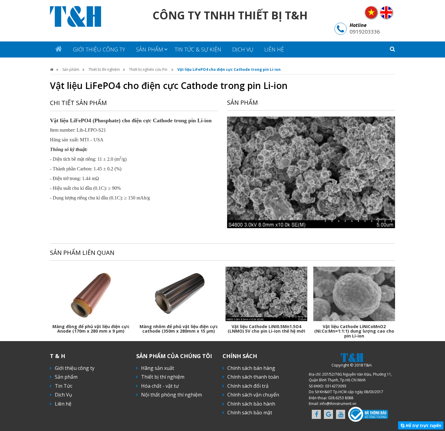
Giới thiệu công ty (99, 49)
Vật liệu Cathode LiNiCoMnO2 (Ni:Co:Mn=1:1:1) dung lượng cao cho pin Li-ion (354, 331)
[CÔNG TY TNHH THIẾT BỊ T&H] (75, 16)
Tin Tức (63, 386)
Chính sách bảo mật (249, 412)
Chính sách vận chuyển (253, 394)
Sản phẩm (149, 49)
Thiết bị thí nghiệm (104, 69)
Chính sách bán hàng (251, 368)
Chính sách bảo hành (251, 403)
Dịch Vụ (242, 49)
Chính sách (239, 356)
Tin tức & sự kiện (198, 49)
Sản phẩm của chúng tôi (174, 356)
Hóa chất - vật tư (160, 386)
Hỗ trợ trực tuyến (423, 425)
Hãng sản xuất (157, 368)
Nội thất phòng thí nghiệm (171, 394)
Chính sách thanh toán (253, 376)
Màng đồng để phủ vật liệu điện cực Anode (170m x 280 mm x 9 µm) (91, 329)
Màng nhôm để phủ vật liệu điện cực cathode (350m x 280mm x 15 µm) (179, 329)
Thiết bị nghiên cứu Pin (148, 69)
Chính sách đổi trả (248, 386)
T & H (57, 356)
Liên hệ (274, 49)
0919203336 (365, 31)
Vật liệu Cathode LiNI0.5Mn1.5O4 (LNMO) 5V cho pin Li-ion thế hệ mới (266, 329)
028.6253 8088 (340, 397)
